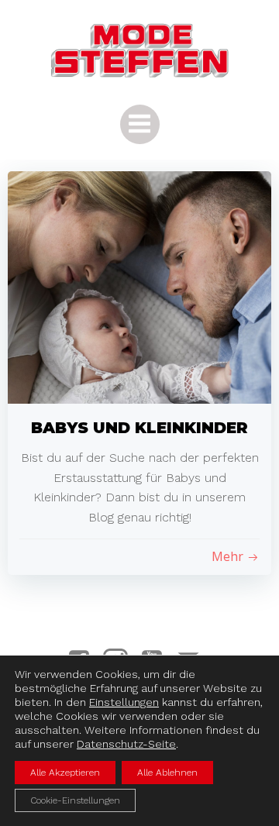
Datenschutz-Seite (126, 744)
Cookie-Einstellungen (75, 800)
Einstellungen (124, 702)
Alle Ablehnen (167, 772)
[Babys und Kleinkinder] (139, 286)
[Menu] (140, 124)
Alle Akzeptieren (65, 772)
